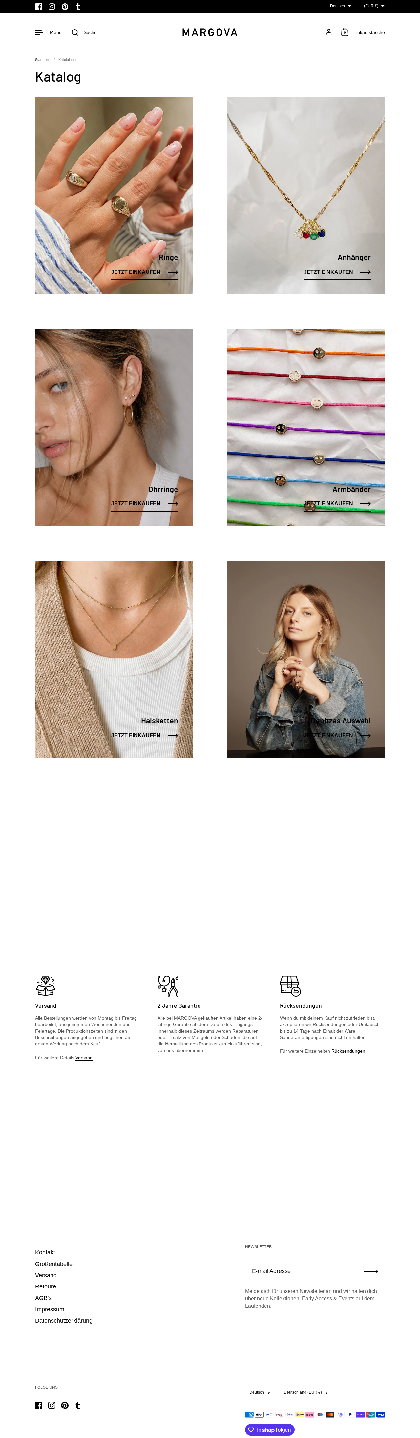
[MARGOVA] (209, 32)
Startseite (42, 60)
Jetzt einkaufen (135, 272)
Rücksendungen (348, 1051)
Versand (84, 1057)
